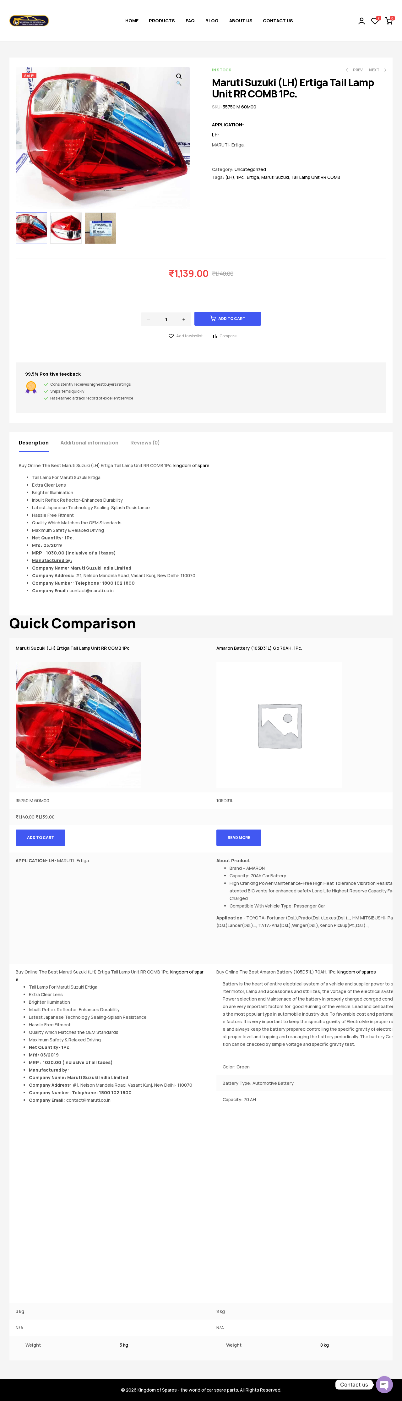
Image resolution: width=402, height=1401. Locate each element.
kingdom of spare (191, 465)
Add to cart (231, 318)
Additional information (89, 442)
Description (34, 442)
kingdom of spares (356, 972)
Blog (212, 21)
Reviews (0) (145, 442)
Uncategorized (250, 169)
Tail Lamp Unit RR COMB (315, 177)
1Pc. (240, 177)
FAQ (190, 21)
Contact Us (278, 21)
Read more (239, 837)
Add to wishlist (189, 336)
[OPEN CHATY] (384, 1384)
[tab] (39, 442)
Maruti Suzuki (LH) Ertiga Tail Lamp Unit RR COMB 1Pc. (73, 648)
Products (162, 21)
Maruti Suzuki (275, 177)
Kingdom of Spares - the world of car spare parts (188, 1390)
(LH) (229, 177)
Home (132, 21)
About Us (241, 21)
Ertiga (253, 177)
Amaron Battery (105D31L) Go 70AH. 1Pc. (259, 648)
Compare (228, 336)
